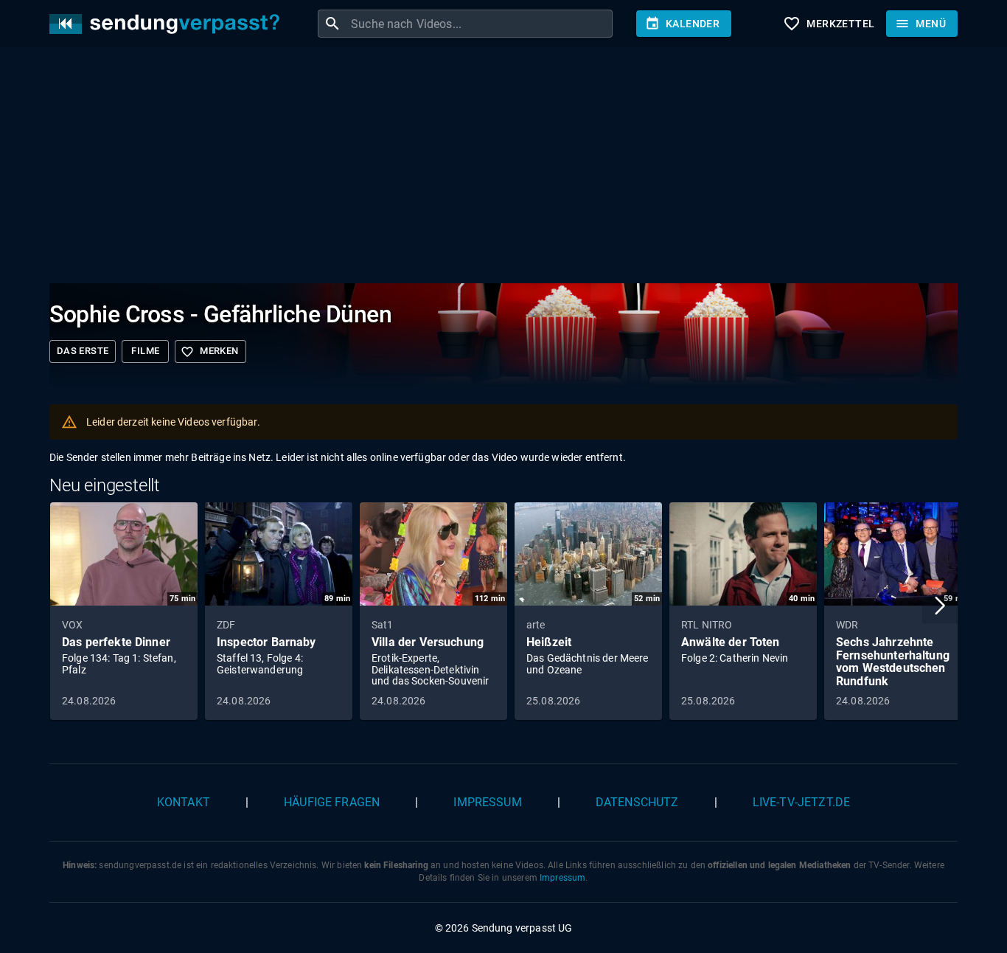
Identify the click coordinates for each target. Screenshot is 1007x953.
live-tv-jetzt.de (801, 802)
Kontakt (183, 802)
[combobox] (480, 24)
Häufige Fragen (332, 802)
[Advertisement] (491, 168)
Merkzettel (828, 23)
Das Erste (82, 350)
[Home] (168, 24)
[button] (940, 605)
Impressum (487, 802)
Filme (145, 350)
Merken (209, 351)
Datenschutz (637, 802)
